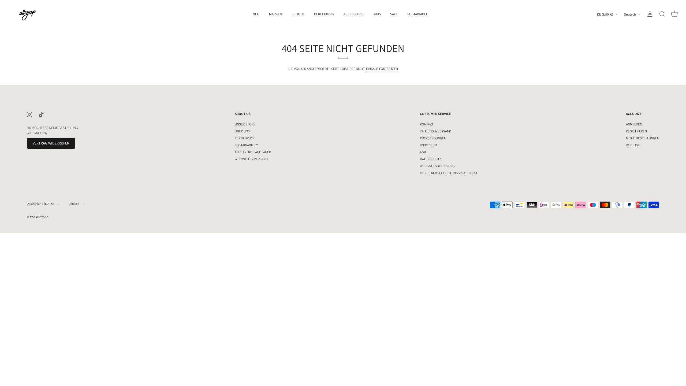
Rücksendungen (433, 138)
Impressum (428, 145)
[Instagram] (29, 114)
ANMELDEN (634, 124)
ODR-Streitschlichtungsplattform (448, 173)
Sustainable (417, 14)
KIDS (377, 14)
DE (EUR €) (605, 14)
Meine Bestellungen (642, 138)
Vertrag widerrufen (51, 143)
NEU (256, 14)
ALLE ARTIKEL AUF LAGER (253, 152)
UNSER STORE (245, 124)
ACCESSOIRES (354, 14)
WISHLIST (633, 145)
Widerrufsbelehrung (437, 166)
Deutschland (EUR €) (40, 204)
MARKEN (275, 14)
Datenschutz (430, 159)
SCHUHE (298, 14)
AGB (423, 152)
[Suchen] (662, 14)
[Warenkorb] (674, 14)
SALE (394, 14)
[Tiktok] (41, 114)
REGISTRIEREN (636, 131)
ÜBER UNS (242, 131)
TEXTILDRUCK (245, 138)
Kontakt (427, 124)
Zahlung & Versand (435, 131)
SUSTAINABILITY (246, 145)
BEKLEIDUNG (324, 14)
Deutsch (630, 14)
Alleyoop (41, 217)
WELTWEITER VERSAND (251, 159)
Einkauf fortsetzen (382, 68)
